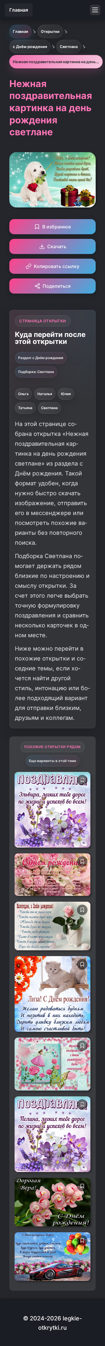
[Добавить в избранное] (82, 780)
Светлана (49, 408)
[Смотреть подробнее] (52, 810)
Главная (18, 10)
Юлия (66, 394)
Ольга (23, 394)
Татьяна (25, 408)
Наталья (44, 394)
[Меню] (95, 10)
